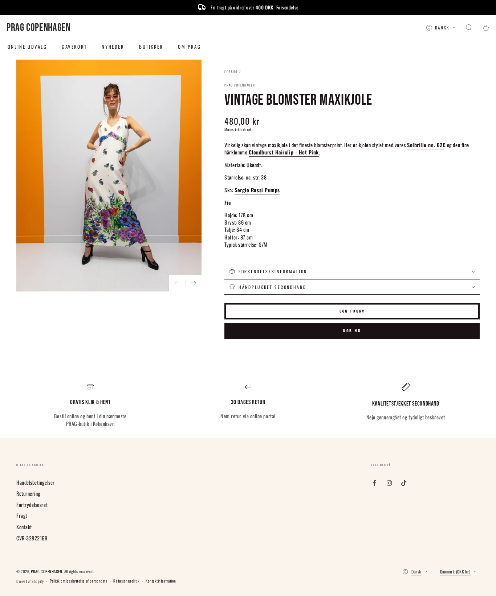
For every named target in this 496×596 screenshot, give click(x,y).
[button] (468, 28)
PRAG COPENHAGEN (239, 85)
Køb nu (352, 330)
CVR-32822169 (31, 538)
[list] (248, 405)
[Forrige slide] (177, 283)
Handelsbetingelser (35, 482)
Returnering (28, 493)
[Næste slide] (193, 283)
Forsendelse (287, 7)
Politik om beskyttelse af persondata (78, 581)
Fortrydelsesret (32, 504)
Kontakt (24, 527)
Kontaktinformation (161, 581)
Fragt (21, 515)
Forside (231, 71)
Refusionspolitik (126, 581)
